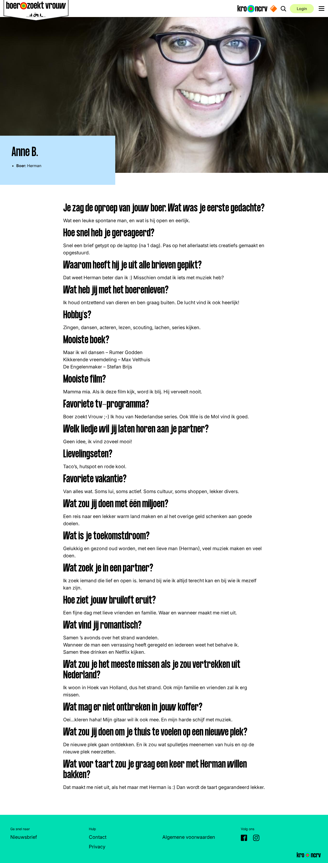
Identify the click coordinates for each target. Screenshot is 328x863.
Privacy (97, 847)
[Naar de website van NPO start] (273, 8)
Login (302, 8)
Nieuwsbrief (23, 837)
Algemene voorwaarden (188, 837)
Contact (97, 837)
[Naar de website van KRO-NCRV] (252, 8)
